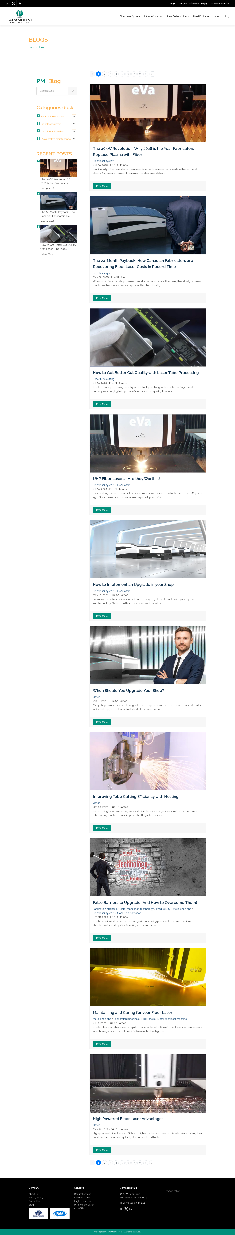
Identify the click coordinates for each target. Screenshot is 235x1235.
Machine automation (52, 131)
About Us (33, 1194)
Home (32, 47)
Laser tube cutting (103, 379)
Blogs (41, 47)
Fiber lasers (123, 485)
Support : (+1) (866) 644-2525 (193, 3)
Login (172, 3)
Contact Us (34, 1201)
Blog (226, 16)
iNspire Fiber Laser (84, 1204)
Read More (102, 186)
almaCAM (79, 1208)
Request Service (82, 1194)
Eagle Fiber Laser (83, 1201)
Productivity (163, 908)
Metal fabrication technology (136, 908)
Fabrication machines (126, 1018)
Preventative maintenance (55, 139)
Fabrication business (52, 116)
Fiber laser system (50, 124)
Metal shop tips (182, 908)
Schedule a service (220, 3)
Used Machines (82, 1197)
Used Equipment (202, 16)
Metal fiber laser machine (172, 1018)
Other (96, 697)
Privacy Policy (36, 1197)
